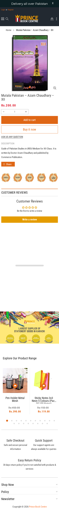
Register (10, 10)
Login (3, 10)
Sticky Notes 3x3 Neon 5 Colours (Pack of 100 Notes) (34, 400)
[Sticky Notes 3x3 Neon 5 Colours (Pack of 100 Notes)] (34, 380)
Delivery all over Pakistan (29, 4)
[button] (2, 19)
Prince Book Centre (38, 506)
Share (8, 164)
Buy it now (29, 129)
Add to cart (29, 120)
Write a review (29, 219)
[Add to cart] (5, 385)
